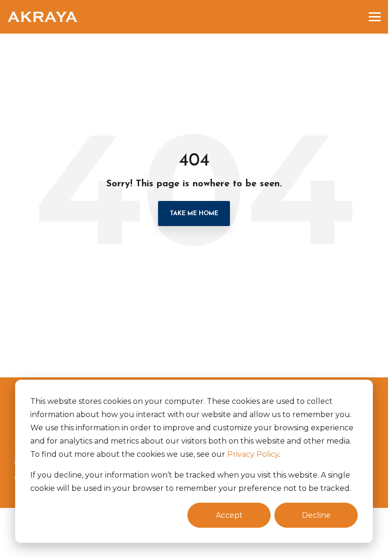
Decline (316, 515)
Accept (229, 515)
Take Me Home (194, 213)
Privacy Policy (253, 454)
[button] (375, 16)
